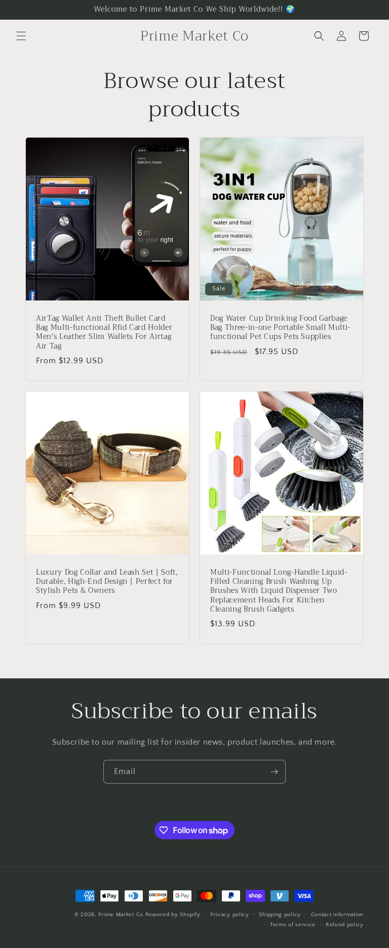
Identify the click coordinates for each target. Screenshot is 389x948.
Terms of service (293, 925)
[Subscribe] (274, 772)
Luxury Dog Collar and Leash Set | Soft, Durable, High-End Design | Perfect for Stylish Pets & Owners (107, 582)
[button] (21, 36)
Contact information (337, 915)
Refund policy (345, 925)
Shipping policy (280, 915)
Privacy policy (229, 915)
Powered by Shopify (173, 915)
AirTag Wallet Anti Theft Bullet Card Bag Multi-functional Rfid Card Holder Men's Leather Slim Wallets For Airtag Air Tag (104, 332)
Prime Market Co (120, 915)
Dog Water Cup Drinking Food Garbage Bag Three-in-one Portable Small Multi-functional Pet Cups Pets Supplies (280, 328)
